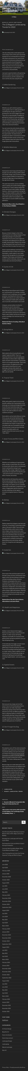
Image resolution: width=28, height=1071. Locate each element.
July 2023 (4, 950)
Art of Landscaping (9, 10)
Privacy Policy (5, 1067)
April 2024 (5, 922)
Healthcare (5, 1020)
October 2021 (5, 1011)
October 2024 (6, 904)
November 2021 (6, 1008)
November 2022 (6, 971)
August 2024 (5, 910)
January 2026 (5, 873)
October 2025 (6, 880)
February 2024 (6, 929)
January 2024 (5, 932)
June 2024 (5, 916)
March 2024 (5, 925)
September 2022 (6, 977)
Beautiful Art (5, 1032)
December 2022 (6, 968)
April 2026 (5, 867)
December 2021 (6, 1005)
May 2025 (5, 892)
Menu (14, 17)
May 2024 (5, 919)
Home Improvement (7, 1038)
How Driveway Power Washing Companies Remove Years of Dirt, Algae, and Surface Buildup (13, 833)
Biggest (6, 791)
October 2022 (6, 974)
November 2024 (6, 901)
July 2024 (4, 913)
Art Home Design (6, 1029)
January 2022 (5, 1002)
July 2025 (4, 886)
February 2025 (6, 895)
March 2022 (5, 996)
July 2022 (4, 984)
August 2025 (5, 883)
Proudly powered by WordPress (17, 1067)
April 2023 (5, 956)
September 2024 (6, 907)
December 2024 (6, 898)
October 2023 (6, 941)
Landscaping (8, 789)
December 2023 (6, 935)
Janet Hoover (18, 22)
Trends (20, 791)
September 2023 (6, 944)
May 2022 (4, 990)
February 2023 (6, 962)
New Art (4, 1050)
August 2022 (5, 981)
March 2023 (5, 959)
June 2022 (5, 987)
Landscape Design (7, 1041)
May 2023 (5, 953)
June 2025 (5, 889)
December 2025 (6, 876)
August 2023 (5, 947)
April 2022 (5, 993)
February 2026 (6, 870)
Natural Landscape (7, 1047)
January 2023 (5, 965)
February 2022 (6, 999)
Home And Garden (7, 1035)
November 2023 (6, 938)
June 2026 (5, 864)
